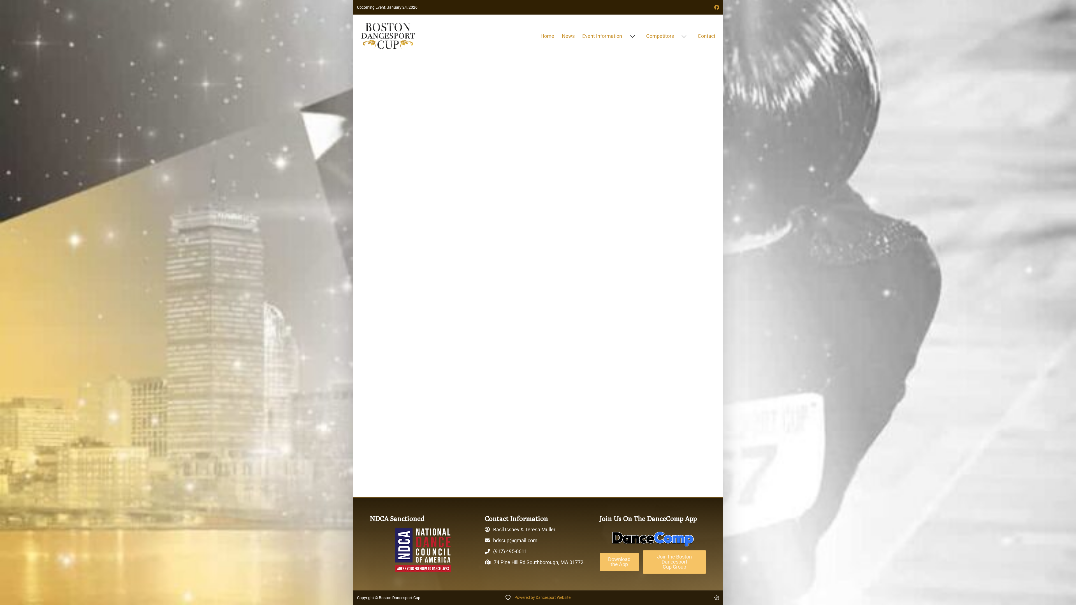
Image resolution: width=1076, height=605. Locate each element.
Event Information (602, 36)
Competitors (660, 36)
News (568, 36)
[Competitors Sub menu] (684, 36)
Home (547, 36)
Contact (706, 36)
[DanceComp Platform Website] (653, 539)
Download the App (619, 561)
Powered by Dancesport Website (542, 597)
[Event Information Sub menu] (632, 36)
